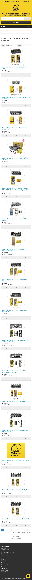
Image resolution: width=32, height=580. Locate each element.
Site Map (3, 560)
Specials (3, 566)
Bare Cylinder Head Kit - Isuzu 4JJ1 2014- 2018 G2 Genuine (14, 371)
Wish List (3, 573)
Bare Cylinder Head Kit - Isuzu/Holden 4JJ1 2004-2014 (15, 431)
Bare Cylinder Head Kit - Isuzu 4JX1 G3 (15, 401)
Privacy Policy (5, 549)
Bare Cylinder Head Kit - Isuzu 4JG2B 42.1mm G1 (14, 280)
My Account (4, 570)
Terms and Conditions (7, 551)
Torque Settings (5, 554)
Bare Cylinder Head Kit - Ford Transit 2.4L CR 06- (14, 128)
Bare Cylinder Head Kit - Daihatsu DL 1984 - (14, 67)
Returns (3, 559)
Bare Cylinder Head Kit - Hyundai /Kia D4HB (15, 219)
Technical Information (7, 552)
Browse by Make (6, 565)
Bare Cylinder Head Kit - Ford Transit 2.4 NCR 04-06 (16, 98)
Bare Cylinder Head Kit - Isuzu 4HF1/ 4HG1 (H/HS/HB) (14, 250)
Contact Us (4, 558)
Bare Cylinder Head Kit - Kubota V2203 (15, 461)
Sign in (25, 1)
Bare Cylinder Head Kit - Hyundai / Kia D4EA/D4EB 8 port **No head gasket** (15, 189)
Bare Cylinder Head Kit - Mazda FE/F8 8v (16, 519)
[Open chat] (28, 576)
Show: (19, 45)
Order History (5, 571)
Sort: (3, 45)
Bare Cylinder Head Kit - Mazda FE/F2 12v (16, 490)
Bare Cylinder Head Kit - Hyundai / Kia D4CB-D (15, 158)
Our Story (4, 548)
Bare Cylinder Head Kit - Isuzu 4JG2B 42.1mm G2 (14, 310)
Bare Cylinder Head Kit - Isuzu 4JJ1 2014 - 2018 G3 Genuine (15, 341)
